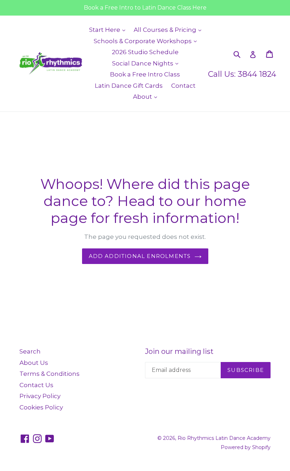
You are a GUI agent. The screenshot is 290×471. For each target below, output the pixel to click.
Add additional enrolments (140, 256)
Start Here (109, 29)
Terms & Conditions (49, 373)
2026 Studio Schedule (145, 52)
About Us (33, 362)
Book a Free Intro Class (145, 74)
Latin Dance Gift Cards (129, 85)
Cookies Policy (41, 407)
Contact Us (36, 385)
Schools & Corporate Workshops (147, 41)
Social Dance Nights (147, 63)
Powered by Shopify (246, 447)
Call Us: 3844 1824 (242, 74)
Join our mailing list (179, 351)
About (147, 96)
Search (30, 351)
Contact (183, 85)
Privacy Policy (39, 396)
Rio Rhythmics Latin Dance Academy (224, 438)
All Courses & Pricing (169, 29)
